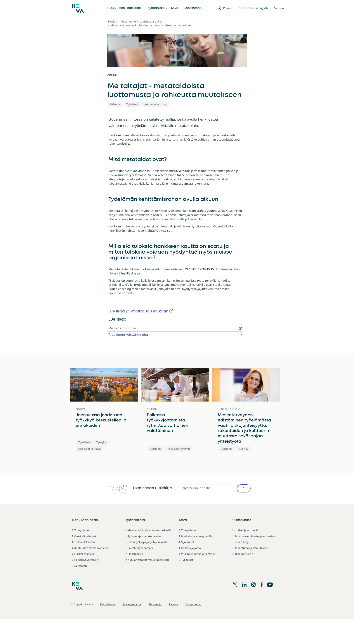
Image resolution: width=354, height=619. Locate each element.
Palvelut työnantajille (141, 548)
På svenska (246, 8)
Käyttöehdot (107, 604)
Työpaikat (187, 559)
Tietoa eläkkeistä (84, 542)
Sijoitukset (187, 542)
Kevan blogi (242, 542)
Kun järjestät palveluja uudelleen (148, 559)
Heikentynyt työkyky (86, 559)
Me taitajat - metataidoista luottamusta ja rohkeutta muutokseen (151, 25)
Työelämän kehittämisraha (128, 334)
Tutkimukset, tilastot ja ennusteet (255, 536)
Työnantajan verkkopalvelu (144, 536)
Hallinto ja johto (191, 548)
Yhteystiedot (82, 530)
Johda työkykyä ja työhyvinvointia (148, 542)
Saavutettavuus (131, 604)
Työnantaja (156, 8)
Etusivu (111, 8)
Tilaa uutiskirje (244, 554)
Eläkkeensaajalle (84, 554)
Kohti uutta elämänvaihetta (91, 548)
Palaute (173, 604)
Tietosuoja (155, 604)
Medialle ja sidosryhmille (196, 536)
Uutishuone (193, 8)
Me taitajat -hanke (122, 328)
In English (262, 8)
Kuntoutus (80, 565)
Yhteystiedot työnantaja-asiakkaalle (149, 530)
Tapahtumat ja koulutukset (251, 548)
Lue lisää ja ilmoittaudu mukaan (138, 311)
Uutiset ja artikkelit (151, 21)
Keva (174, 8)
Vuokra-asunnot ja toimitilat (198, 554)
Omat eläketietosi (85, 536)
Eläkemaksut (135, 554)
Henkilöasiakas (130, 8)
